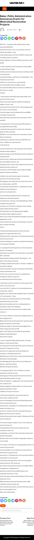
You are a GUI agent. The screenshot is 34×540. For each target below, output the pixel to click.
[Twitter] (5, 38)
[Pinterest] (16, 38)
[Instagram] (20, 38)
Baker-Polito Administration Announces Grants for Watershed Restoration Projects (17, 509)
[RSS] (24, 38)
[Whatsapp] (9, 38)
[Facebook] (1, 38)
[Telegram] (13, 38)
